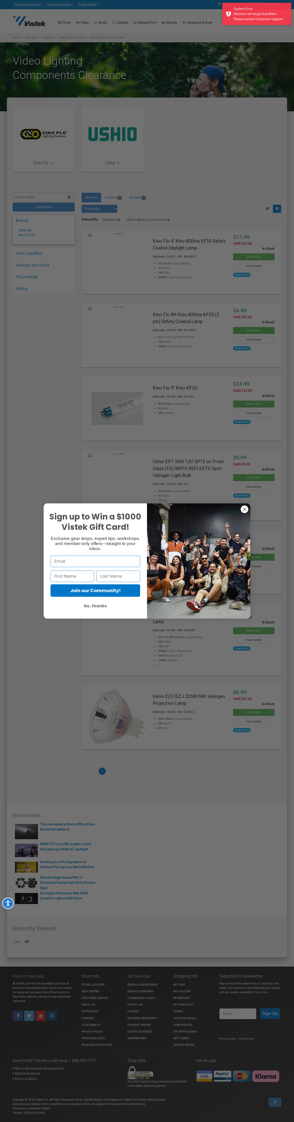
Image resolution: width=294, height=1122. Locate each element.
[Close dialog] (244, 509)
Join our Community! (95, 590)
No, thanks (95, 606)
